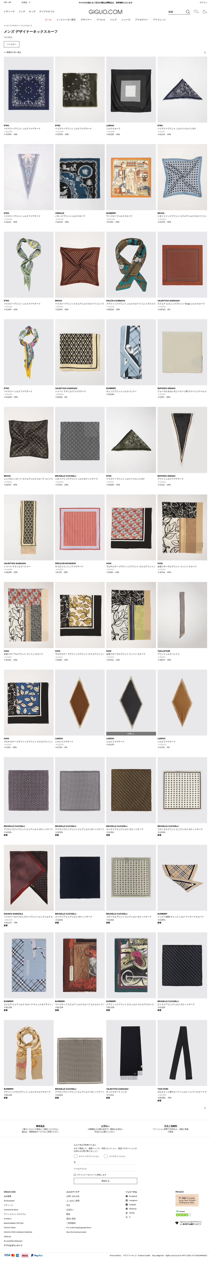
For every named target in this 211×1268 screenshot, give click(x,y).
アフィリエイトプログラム (15, 1214)
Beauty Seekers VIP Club (13, 1223)
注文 (68, 1205)
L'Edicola (7, 1236)
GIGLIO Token (10, 1227)
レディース (9, 11)
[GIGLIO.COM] (105, 12)
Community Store (11, 1209)
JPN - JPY (7, 2)
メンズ (22, 11)
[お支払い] (24, 1255)
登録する (105, 1181)
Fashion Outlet (144, 1255)
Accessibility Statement (13, 1241)
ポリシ (90, 1175)
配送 (68, 1214)
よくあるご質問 (72, 1200)
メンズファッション (117, 1156)
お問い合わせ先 (72, 1196)
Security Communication (76, 1232)
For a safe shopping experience (78, 1227)
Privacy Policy (115, 1255)
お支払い (70, 1209)
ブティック (8, 1205)
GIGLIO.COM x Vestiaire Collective (18, 1232)
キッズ (32, 11)
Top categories (158, 1255)
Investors (7, 1218)
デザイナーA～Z (129, 1255)
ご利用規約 (71, 1223)
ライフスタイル (46, 11)
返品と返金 (71, 1218)
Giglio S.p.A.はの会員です (191, 1223)
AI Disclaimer (9, 1200)
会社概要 (7, 1196)
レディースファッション (89, 1156)
